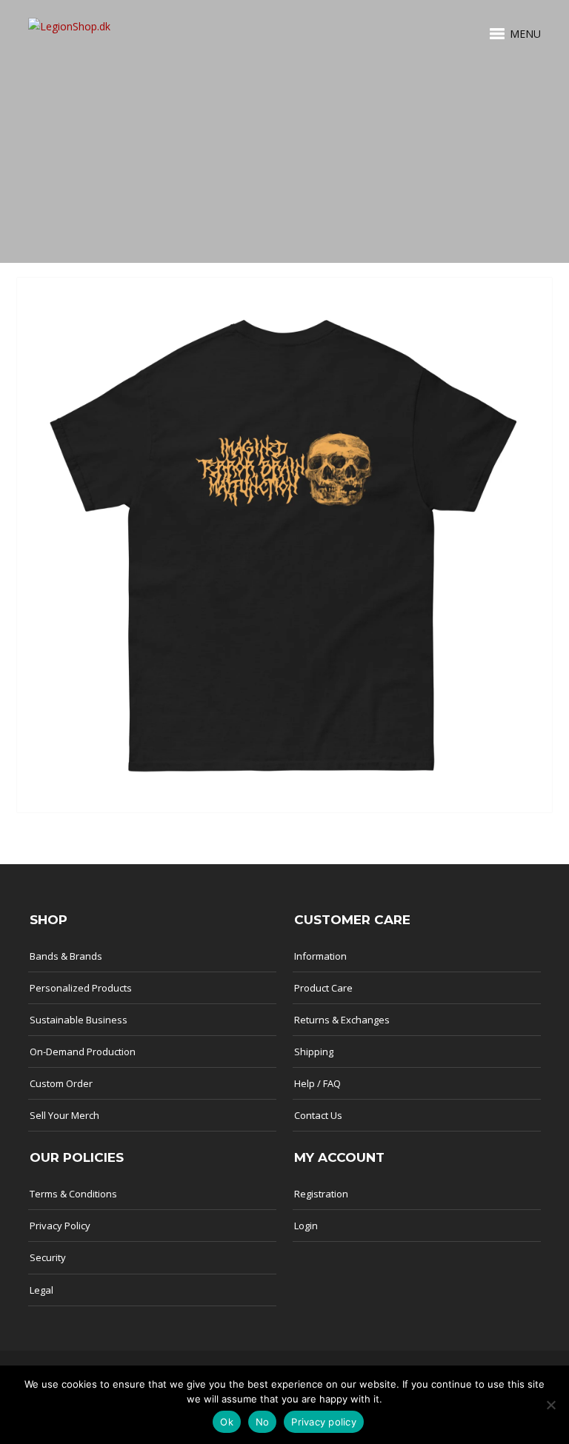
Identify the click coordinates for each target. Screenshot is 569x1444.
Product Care (323, 988)
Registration (321, 1193)
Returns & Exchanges (342, 1019)
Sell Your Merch (64, 1115)
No (263, 1422)
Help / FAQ (317, 1083)
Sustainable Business (78, 1019)
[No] (550, 1404)
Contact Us (318, 1115)
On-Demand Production (83, 1051)
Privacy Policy (60, 1225)
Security (48, 1257)
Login (306, 1225)
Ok (226, 1422)
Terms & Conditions (73, 1193)
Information (320, 956)
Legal (41, 1290)
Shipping (313, 1051)
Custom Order (61, 1083)
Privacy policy (323, 1422)
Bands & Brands (66, 956)
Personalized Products (81, 988)
